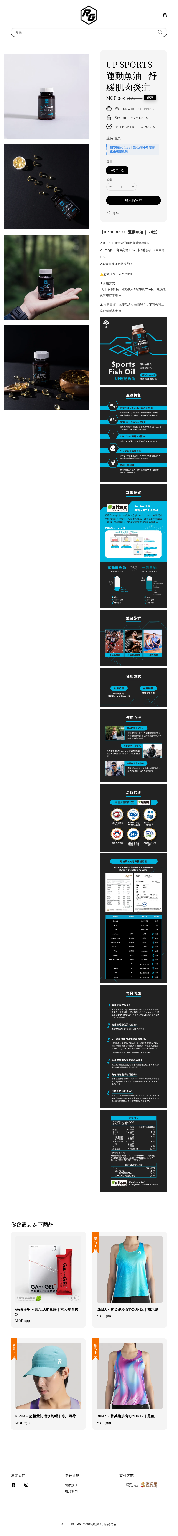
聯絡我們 (71, 1491)
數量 (109, 179)
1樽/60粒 (117, 170)
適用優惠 (113, 138)
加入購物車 (133, 200)
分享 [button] (115, 213)
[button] (13, 15)
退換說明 (71, 1485)
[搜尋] (160, 32)
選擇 (109, 161)
